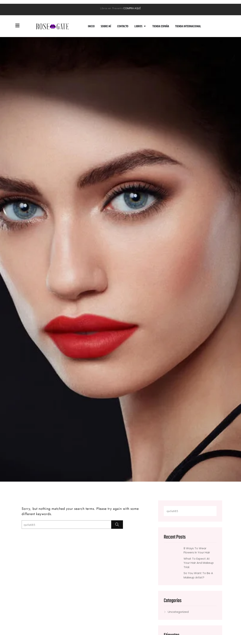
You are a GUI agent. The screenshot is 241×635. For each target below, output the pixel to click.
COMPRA (128, 8)
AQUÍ (137, 8)
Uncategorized (178, 612)
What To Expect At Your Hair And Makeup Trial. (199, 562)
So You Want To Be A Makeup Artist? (198, 575)
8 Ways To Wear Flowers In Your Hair (197, 550)
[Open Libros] (144, 26)
